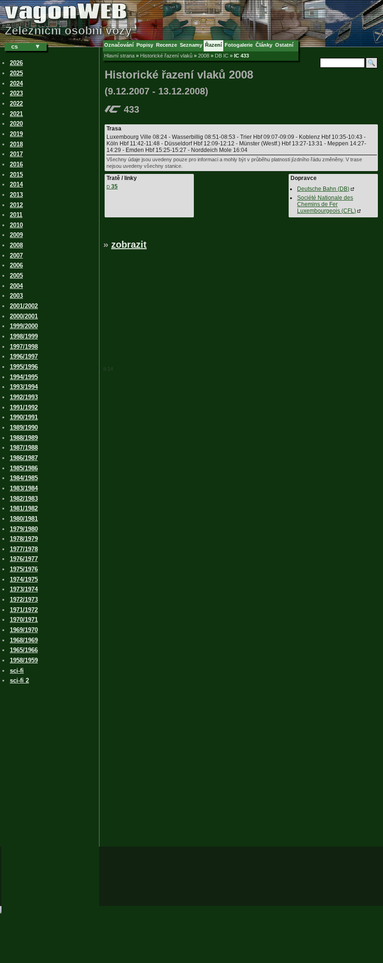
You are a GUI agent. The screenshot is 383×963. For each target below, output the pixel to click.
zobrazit (129, 244)
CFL (326, 204)
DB (323, 189)
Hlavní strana (119, 55)
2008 (203, 55)
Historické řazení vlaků (166, 55)
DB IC (221, 55)
